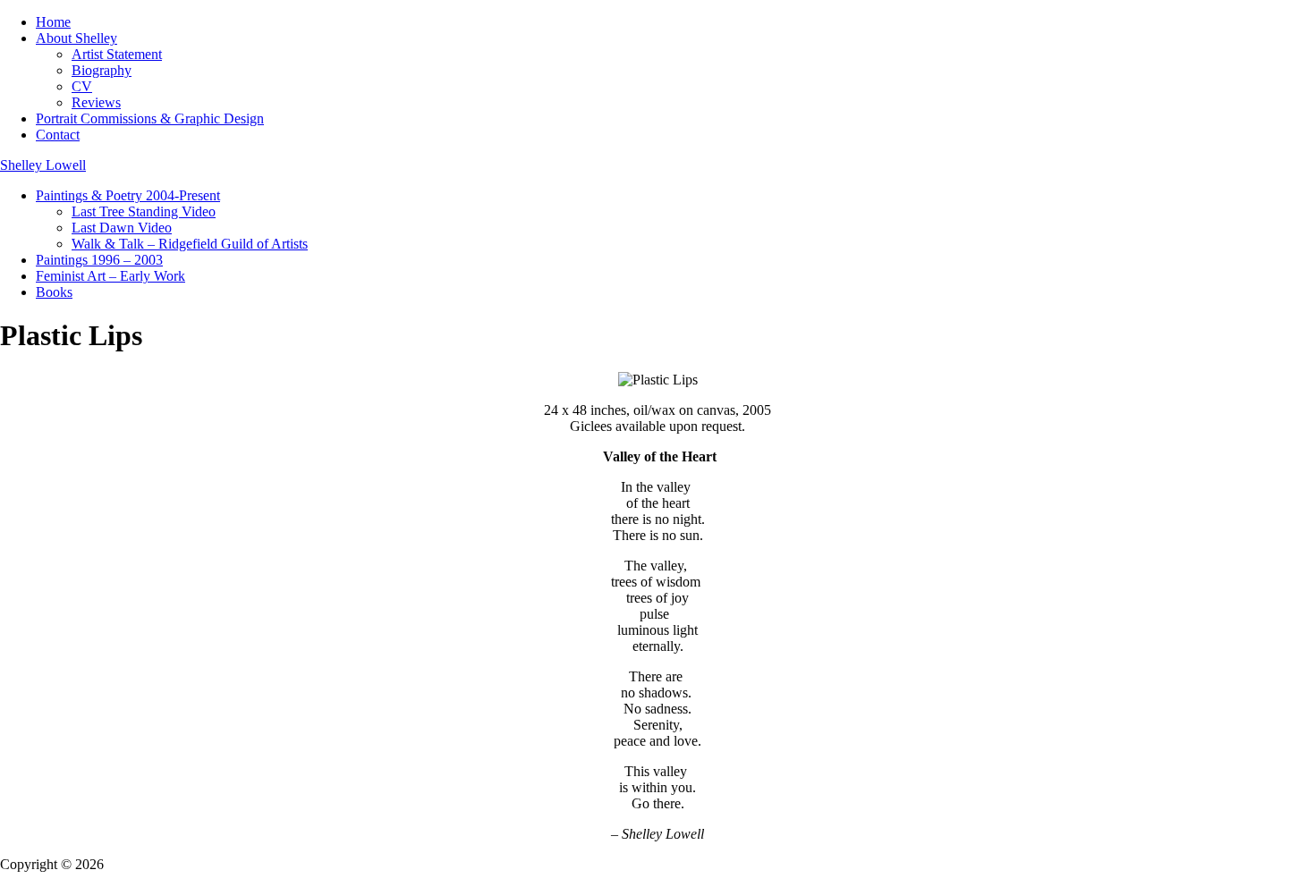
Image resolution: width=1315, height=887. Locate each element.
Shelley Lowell (43, 165)
